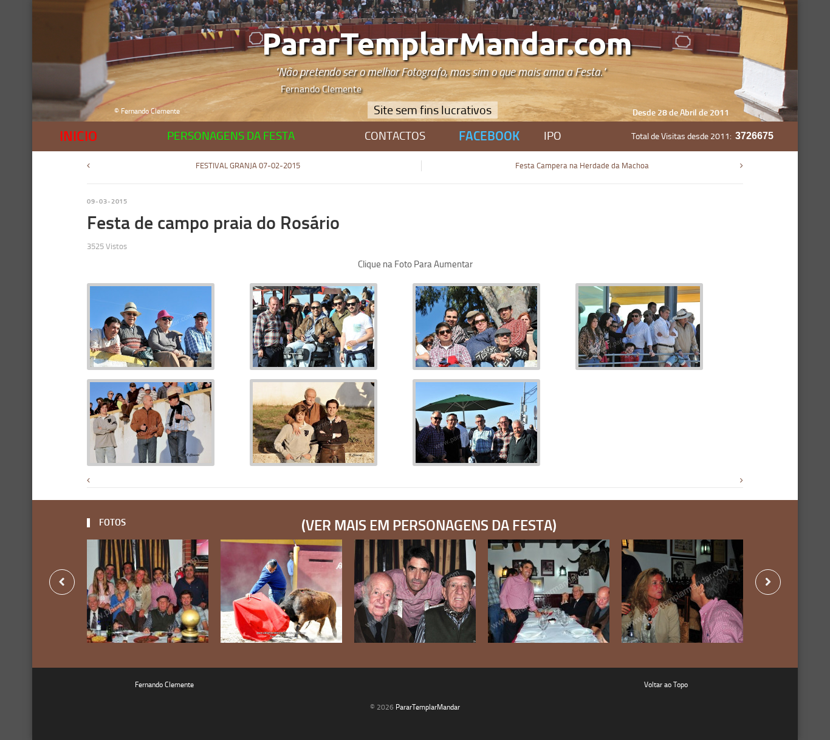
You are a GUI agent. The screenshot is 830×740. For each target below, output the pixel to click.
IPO (552, 136)
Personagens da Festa (231, 136)
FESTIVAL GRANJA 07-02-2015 (248, 165)
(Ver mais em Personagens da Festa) (426, 525)
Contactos (395, 136)
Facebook (489, 135)
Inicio (78, 136)
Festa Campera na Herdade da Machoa (582, 165)
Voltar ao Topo (666, 684)
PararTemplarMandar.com (447, 44)
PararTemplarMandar (428, 707)
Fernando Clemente (164, 684)
